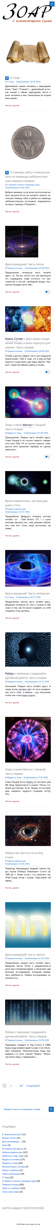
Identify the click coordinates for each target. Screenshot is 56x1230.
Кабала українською (16, 509)
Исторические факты (12, 1148)
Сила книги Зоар (10, 1192)
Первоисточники (14, 268)
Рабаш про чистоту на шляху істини (24, 855)
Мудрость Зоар (14, 433)
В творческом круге (11, 1134)
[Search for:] (24, 1109)
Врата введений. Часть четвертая (27, 593)
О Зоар (15, 78)
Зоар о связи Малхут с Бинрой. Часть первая (25, 771)
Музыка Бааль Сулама (13, 1166)
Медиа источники (10, 1159)
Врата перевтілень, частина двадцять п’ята (26, 503)
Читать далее (12, 105)
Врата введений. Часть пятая (24, 264)
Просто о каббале (11, 1188)
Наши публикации (11, 1174)
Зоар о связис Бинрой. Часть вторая (25, 427)
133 (21, 1086)
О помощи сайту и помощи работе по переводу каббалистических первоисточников (27, 177)
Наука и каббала (10, 1170)
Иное (4, 1145)
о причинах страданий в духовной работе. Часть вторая (25, 676)
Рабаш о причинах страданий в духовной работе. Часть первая (26, 1034)
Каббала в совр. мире (13, 1156)
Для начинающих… (11, 1141)
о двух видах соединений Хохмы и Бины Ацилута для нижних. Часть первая (27, 343)
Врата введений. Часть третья (25, 955)
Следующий (32, 1086)
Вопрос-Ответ (9, 1138)
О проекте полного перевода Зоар (23, 185)
